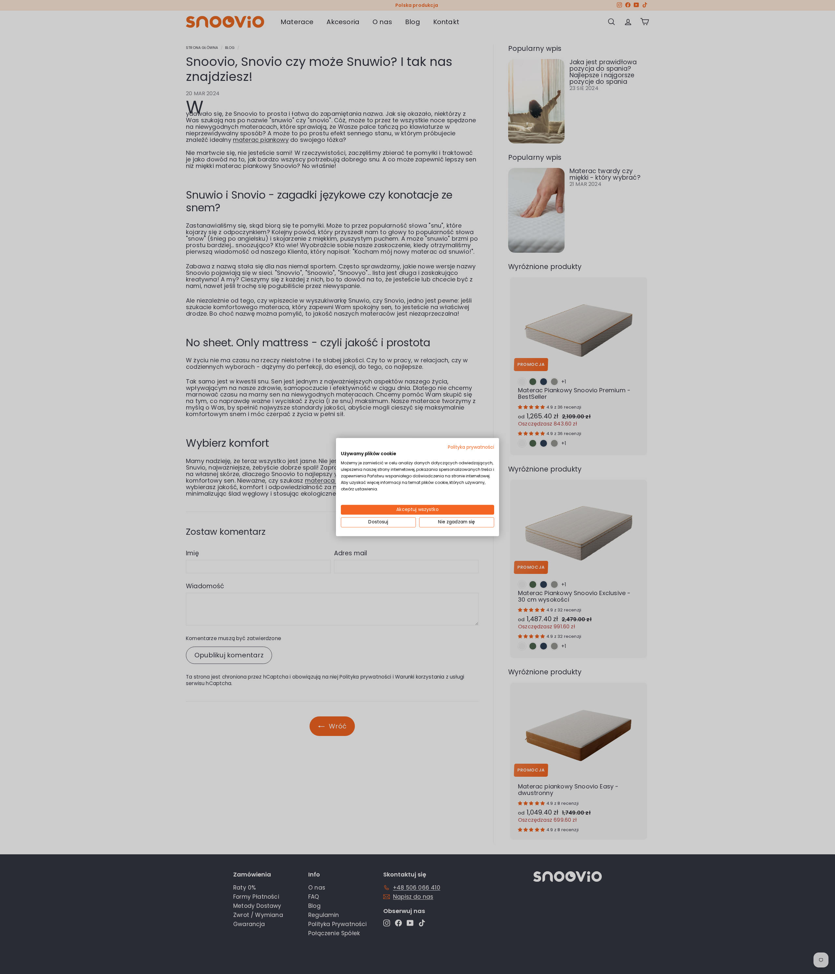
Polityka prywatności (471, 447)
